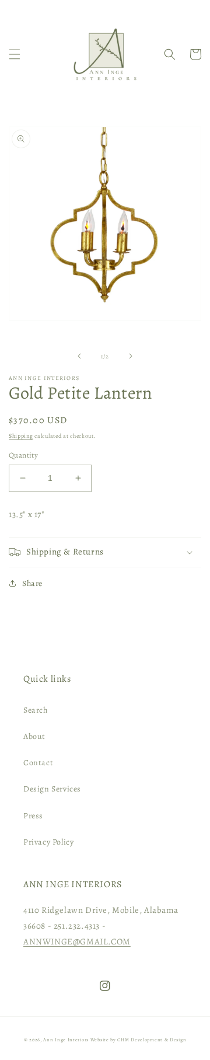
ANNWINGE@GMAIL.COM (77, 941)
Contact (38, 762)
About (34, 736)
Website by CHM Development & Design (138, 1040)
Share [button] (32, 583)
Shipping (21, 436)
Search (35, 710)
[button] (14, 54)
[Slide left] (79, 356)
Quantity (23, 455)
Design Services (52, 788)
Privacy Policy (48, 842)
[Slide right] (131, 356)
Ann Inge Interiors (66, 1040)
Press (33, 815)
